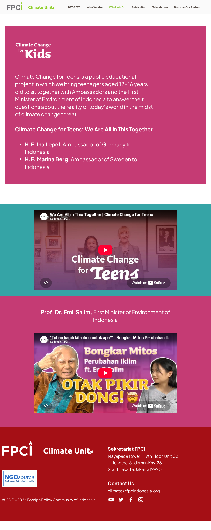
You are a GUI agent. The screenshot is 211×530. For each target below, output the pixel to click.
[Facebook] (131, 499)
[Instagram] (140, 499)
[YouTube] (111, 499)
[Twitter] (121, 499)
